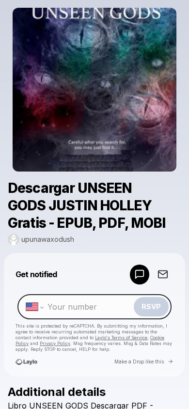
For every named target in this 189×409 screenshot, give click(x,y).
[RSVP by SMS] (139, 274)
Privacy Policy (55, 343)
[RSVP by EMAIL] (163, 274)
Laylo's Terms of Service (121, 337)
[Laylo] (26, 362)
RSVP (151, 306)
